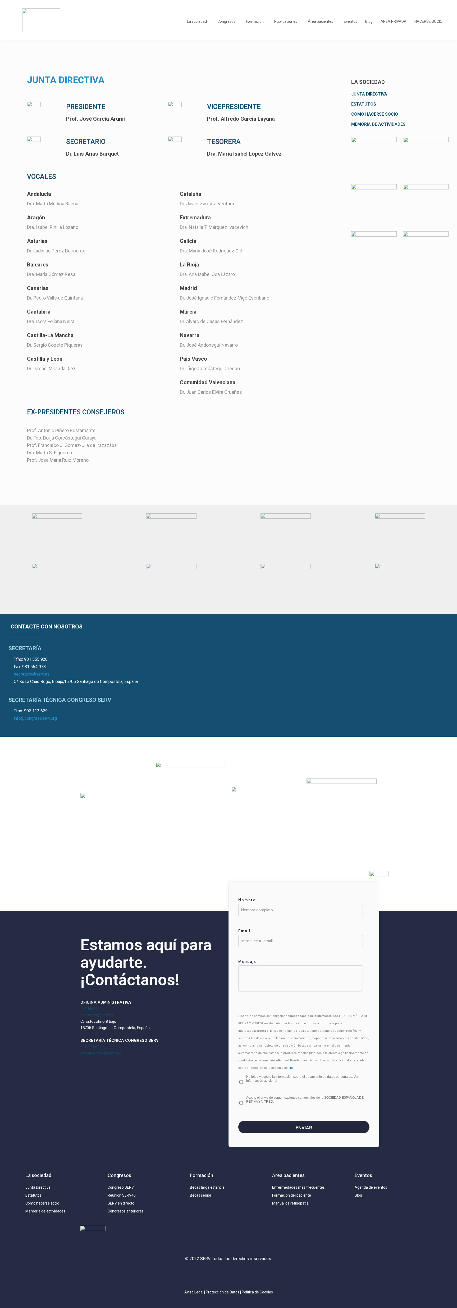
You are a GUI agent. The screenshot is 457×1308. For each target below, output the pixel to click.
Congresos (226, 21)
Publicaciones (285, 21)
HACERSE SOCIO (428, 21)
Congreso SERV (121, 1187)
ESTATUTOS (363, 104)
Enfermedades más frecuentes (298, 1187)
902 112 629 (91, 1046)
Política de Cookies (257, 1292)
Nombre (247, 900)
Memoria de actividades (45, 1211)
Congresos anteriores (126, 1211)
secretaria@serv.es (31, 674)
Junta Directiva (38, 1187)
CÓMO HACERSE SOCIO (374, 114)
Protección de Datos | (224, 1292)
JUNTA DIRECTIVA (369, 94)
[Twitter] (213, 1274)
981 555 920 (91, 1008)
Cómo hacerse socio (42, 1203)
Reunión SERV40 (122, 1195)
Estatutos (33, 1195)
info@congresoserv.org (35, 718)
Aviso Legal (193, 1292)
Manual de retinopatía (290, 1203)
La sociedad (197, 21)
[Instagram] (197, 1274)
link (291, 1068)
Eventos (350, 21)
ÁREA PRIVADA (393, 21)
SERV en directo (121, 1203)
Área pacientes (320, 21)
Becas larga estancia (207, 1187)
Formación (255, 21)
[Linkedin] (228, 1274)
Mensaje (247, 961)
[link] (374, 158)
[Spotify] (259, 1274)
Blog (369, 21)
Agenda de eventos (371, 1187)
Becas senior (200, 1195)
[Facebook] (244, 1274)
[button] (198, 21)
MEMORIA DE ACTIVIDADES (378, 124)
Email (244, 931)
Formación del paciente (291, 1195)
